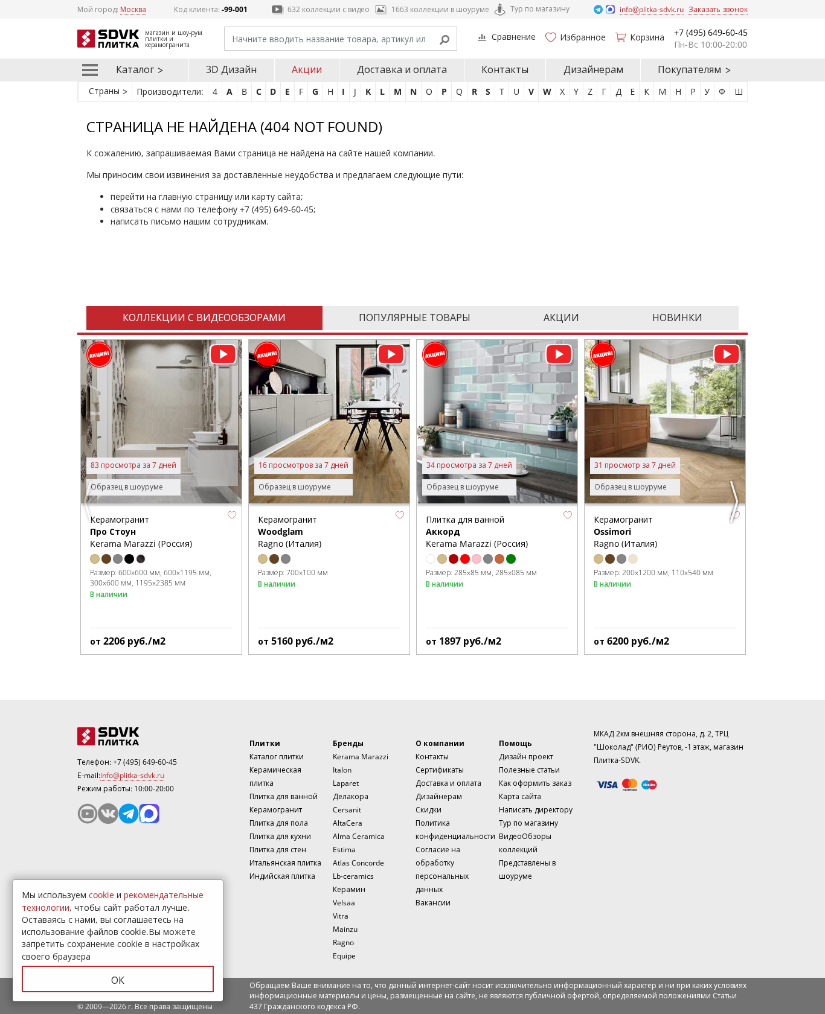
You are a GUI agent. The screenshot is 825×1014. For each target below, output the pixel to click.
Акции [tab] (561, 317)
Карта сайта (520, 796)
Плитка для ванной (283, 796)
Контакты (504, 69)
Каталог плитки (276, 756)
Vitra (340, 916)
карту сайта (276, 196)
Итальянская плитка (285, 863)
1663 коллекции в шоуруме (440, 9)
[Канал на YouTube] (87, 813)
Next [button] (736, 501)
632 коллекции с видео (328, 9)
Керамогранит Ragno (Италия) (289, 532)
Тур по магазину (540, 9)
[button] (232, 515)
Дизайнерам (593, 69)
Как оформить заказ (535, 783)
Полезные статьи (529, 770)
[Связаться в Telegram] (599, 9)
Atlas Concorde (358, 863)
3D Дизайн (231, 69)
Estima (344, 849)
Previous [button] (89, 501)
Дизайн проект (526, 756)
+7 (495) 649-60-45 (276, 209)
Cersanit (347, 810)
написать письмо (146, 221)
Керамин (349, 889)
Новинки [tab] (677, 317)
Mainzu (345, 929)
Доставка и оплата (402, 69)
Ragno (343, 942)
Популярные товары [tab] (414, 317)
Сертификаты (440, 770)
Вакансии (433, 903)
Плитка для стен (277, 849)
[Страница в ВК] (108, 813)
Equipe (344, 956)
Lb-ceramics (353, 876)
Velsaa (344, 903)
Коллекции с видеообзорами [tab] (204, 317)
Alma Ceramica (359, 836)
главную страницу (196, 196)
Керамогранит (275, 810)
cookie (101, 895)
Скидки (428, 810)
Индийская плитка (282, 876)
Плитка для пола (278, 823)
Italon (342, 770)
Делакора (350, 796)
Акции (307, 69)
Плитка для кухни (280, 836)
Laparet (346, 783)
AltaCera (347, 823)
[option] (161, 497)
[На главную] (143, 736)
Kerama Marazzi (360, 756)
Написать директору (536, 810)
